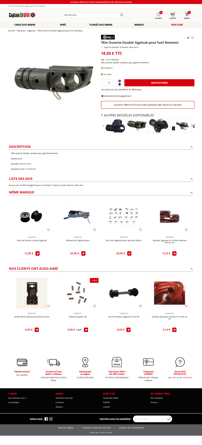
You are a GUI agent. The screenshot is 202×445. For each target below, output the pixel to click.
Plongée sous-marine (101, 24)
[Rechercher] (121, 15)
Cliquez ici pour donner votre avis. (68, 185)
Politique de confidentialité (131, 427)
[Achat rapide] (37, 253)
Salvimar (78, 313)
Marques (139, 24)
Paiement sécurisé (64, 398)
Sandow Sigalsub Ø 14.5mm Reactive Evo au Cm (170, 241)
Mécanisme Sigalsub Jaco (77, 240)
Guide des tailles (110, 398)
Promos (153, 402)
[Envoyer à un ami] (188, 38)
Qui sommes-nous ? (17, 398)
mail (174, 377)
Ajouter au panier (159, 82)
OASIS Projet (94, 432)
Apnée (63, 24)
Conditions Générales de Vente (96, 427)
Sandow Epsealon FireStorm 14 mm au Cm (169, 318)
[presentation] (103, 126)
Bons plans (177, 24)
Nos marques (156, 398)
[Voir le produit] (129, 253)
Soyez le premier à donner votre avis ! (121, 47)
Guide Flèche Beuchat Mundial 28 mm (31, 317)
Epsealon (169, 313)
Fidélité (106, 402)
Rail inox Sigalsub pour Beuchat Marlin (124, 240)
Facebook (187, 377)
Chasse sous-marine (24, 24)
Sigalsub (32, 237)
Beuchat (32, 313)
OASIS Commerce (106, 432)
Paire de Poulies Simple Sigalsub (32, 240)
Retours (59, 407)
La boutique (13, 402)
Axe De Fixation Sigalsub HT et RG (123, 317)
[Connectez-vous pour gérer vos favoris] (192, 38)
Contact (106, 407)
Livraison (60, 402)
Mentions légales (66, 427)
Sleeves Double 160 (78, 317)
